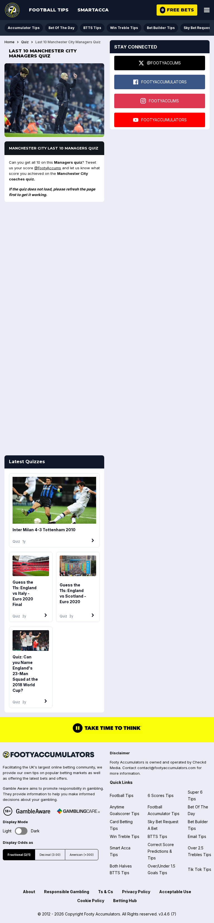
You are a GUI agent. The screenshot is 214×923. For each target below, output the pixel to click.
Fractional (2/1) (19, 855)
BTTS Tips (92, 28)
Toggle (21, 831)
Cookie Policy (90, 900)
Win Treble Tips (124, 28)
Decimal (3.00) (50, 855)
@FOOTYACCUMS (164, 63)
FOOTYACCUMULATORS (164, 81)
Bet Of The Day (61, 28)
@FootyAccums (47, 168)
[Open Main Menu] (207, 10)
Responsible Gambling (66, 891)
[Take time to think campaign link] (107, 732)
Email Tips (197, 836)
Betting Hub (125, 900)
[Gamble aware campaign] (33, 811)
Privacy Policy (136, 891)
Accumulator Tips (24, 28)
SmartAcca (93, 10)
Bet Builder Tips (161, 28)
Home (9, 42)
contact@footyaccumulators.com (166, 767)
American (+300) (82, 855)
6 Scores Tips (161, 795)
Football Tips (49, 10)
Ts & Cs (105, 891)
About (29, 891)
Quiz (25, 42)
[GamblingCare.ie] (78, 811)
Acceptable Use (175, 891)
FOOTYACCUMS (164, 100)
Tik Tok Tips (199, 869)
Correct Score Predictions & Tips (161, 851)
